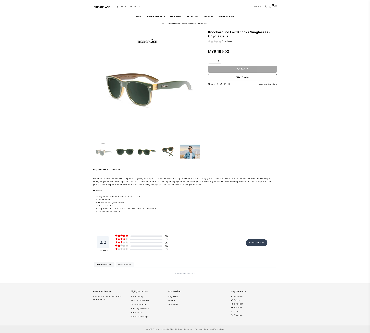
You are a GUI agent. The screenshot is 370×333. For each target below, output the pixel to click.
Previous (95, 84)
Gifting (171, 300)
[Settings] (275, 6)
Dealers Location (138, 304)
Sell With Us (136, 312)
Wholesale (173, 304)
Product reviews (104, 264)
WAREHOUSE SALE (156, 16)
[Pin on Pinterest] (225, 84)
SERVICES (208, 16)
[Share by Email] (229, 84)
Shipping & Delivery (140, 308)
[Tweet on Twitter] (221, 84)
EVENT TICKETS (226, 16)
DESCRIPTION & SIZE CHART (106, 170)
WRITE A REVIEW (256, 243)
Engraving (173, 296)
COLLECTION (192, 16)
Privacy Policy (137, 296)
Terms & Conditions (140, 300)
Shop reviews (124, 264)
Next (199, 84)
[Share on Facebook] (217, 84)
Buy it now (242, 77)
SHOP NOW (175, 16)
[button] (242, 41)
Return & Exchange (140, 316)
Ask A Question (269, 84)
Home (139, 16)
